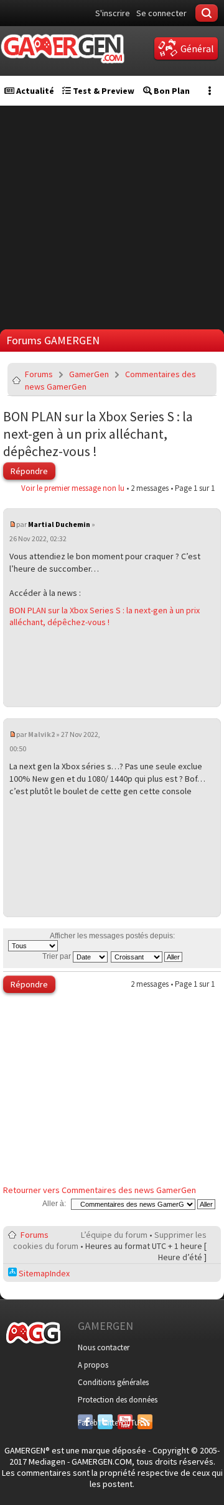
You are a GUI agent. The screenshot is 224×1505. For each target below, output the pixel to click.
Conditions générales (113, 1382)
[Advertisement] (112, 217)
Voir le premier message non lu (72, 488)
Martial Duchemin (59, 524)
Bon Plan (171, 90)
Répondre (29, 471)
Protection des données (117, 1399)
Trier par (57, 956)
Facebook (85, 1422)
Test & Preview (102, 90)
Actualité (34, 90)
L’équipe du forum (114, 1234)
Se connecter (161, 13)
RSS (144, 1422)
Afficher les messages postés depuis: (112, 935)
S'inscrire (112, 13)
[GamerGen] (62, 49)
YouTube (125, 1422)
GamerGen (89, 374)
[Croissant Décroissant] (147, 956)
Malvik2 (41, 734)
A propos (93, 1365)
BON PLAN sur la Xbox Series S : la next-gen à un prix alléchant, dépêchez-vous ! (98, 434)
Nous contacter (103, 1347)
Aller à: (54, 1203)
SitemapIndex (43, 1273)
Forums (39, 374)
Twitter (105, 1422)
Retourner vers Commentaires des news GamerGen (99, 1190)
